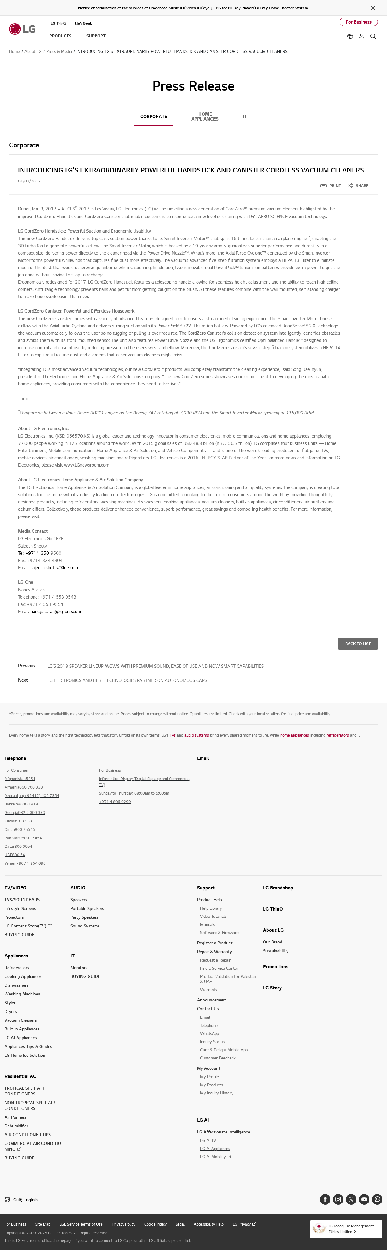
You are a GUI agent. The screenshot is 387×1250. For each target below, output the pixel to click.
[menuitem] (330, 185)
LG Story (272, 988)
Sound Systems (85, 926)
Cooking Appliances (23, 976)
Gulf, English (25, 1200)
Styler (10, 1002)
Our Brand (272, 942)
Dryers (11, 1011)
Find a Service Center (219, 968)
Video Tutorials (213, 916)
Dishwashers (17, 985)
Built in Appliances (22, 1029)
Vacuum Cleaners (21, 1020)
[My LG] (361, 36)
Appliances (16, 956)
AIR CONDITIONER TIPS (28, 1134)
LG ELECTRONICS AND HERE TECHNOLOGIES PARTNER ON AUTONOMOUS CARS (127, 680)
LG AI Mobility (213, 1156)
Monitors (79, 967)
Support (206, 888)
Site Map (42, 1224)
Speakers (78, 899)
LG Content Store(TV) (25, 926)
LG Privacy (242, 1224)
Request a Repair (215, 960)
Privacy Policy (123, 1224)
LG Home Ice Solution (25, 1055)
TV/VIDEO (16, 888)
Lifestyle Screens (20, 908)
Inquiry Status (212, 1041)
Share (362, 185)
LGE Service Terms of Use (81, 1224)
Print (335, 185)
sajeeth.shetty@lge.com (54, 567)
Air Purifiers (16, 1117)
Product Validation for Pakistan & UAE (228, 978)
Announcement (211, 1000)
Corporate (153, 116)
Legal (180, 1224)
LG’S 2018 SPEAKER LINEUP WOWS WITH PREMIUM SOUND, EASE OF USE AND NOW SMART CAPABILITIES (155, 666)
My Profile (209, 1076)
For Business (359, 22)
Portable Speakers (87, 908)
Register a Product (215, 943)
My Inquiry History (216, 1093)
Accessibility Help (209, 1224)
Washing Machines (22, 994)
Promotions (275, 966)
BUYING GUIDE (19, 934)
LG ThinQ (273, 909)
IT (245, 116)
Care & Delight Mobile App (224, 1049)
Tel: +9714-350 (33, 553)
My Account (208, 1068)
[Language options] (350, 36)
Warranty (208, 989)
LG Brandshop (278, 888)
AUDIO (78, 888)
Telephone (209, 1025)
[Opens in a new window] (325, 1199)
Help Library (211, 908)
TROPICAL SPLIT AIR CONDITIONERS (24, 1091)
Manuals (207, 924)
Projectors (14, 917)
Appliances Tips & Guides (28, 1046)
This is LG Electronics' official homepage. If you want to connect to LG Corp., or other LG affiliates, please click (98, 1240)
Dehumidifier (16, 1126)
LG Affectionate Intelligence (223, 1132)
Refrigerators (17, 967)
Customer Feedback (218, 1058)
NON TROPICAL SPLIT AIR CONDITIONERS (30, 1105)
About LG (273, 930)
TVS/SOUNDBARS (22, 899)
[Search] (373, 36)
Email (203, 758)
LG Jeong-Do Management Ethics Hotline (351, 1228)
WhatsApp (209, 1033)
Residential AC (20, 1076)
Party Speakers (84, 917)
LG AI (203, 1120)
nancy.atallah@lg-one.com (56, 611)
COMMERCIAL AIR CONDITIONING (33, 1146)
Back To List (358, 643)
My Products (211, 1085)
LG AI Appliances (21, 1037)
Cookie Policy (155, 1224)
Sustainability (275, 950)
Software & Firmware (219, 932)
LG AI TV (208, 1140)
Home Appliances (205, 116)
